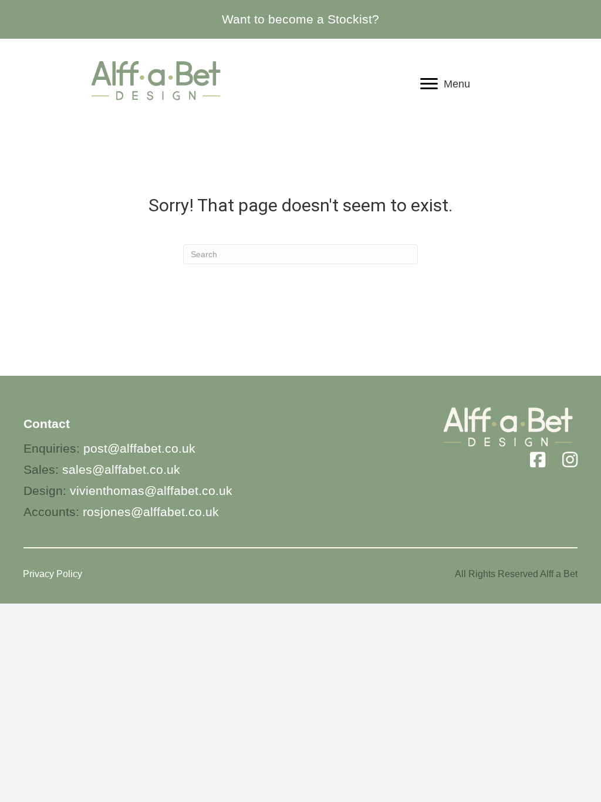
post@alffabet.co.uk (139, 448)
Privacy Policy (52, 574)
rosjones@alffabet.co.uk (151, 511)
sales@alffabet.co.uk (121, 469)
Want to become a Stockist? (300, 19)
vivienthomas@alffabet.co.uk (151, 490)
